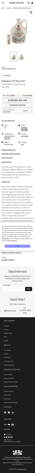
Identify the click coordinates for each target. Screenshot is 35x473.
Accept (17, 246)
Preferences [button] (13, 240)
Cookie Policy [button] (5, 238)
